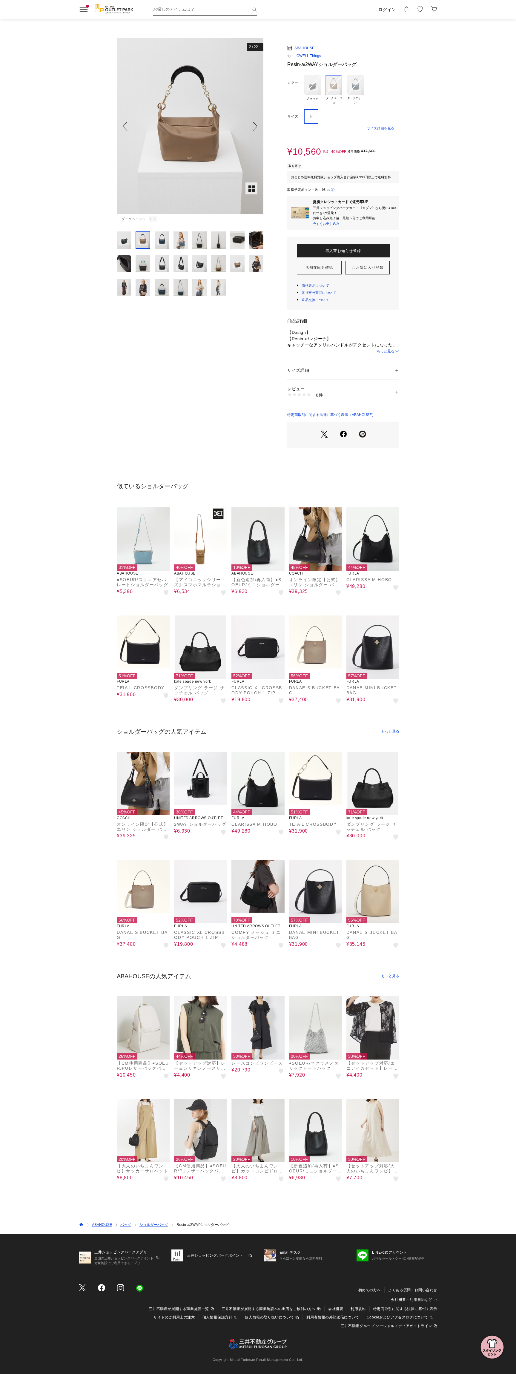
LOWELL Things (307, 56)
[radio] (312, 90)
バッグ (125, 1225)
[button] (190, 126)
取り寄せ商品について (319, 292)
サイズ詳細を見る (380, 128)
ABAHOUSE (304, 48)
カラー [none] (292, 82)
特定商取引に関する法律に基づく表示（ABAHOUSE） (331, 415)
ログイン (387, 9)
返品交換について (315, 300)
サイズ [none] (292, 116)
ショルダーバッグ (153, 1225)
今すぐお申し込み (326, 223)
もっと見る (385, 351)
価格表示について (315, 285)
